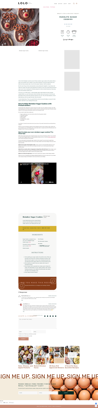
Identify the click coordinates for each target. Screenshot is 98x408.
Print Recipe (52, 6)
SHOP (69, 3)
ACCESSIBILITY (58, 406)
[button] (74, 3)
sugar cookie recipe (51, 137)
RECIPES (60, 3)
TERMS (53, 406)
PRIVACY (49, 406)
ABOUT (65, 3)
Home (55, 3)
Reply (22, 300)
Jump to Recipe (46, 6)
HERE (30, 242)
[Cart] (77, 3)
